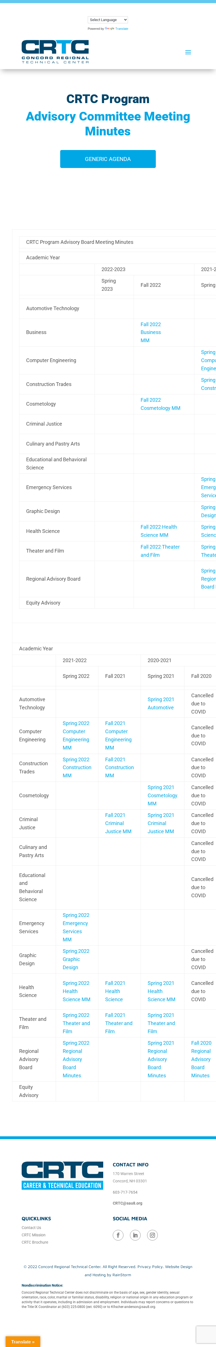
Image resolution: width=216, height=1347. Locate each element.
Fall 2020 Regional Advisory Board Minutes (201, 1059)
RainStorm (121, 1274)
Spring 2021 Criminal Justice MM (161, 823)
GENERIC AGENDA (108, 159)
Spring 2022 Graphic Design (76, 959)
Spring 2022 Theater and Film (76, 1023)
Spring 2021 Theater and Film (161, 1023)
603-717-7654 (125, 1192)
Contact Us (31, 1227)
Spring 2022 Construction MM (77, 768)
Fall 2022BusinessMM (151, 332)
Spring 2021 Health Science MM (162, 991)
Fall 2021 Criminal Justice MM (118, 823)
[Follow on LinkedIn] (135, 1235)
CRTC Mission (34, 1235)
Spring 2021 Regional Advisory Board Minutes (161, 1059)
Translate (121, 28)
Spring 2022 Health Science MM (77, 991)
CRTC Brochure (35, 1242)
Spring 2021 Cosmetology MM (162, 795)
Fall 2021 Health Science (115, 991)
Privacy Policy (150, 1266)
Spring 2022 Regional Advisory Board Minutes (76, 1059)
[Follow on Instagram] (152, 1235)
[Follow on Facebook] (118, 1235)
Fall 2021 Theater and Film (118, 1023)
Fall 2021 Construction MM (119, 768)
